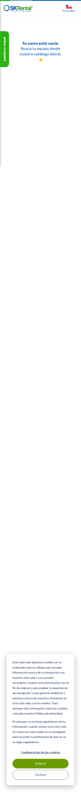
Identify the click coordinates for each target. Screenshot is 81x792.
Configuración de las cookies (40, 752)
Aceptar (40, 763)
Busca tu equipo (4, 49)
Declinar (40, 774)
